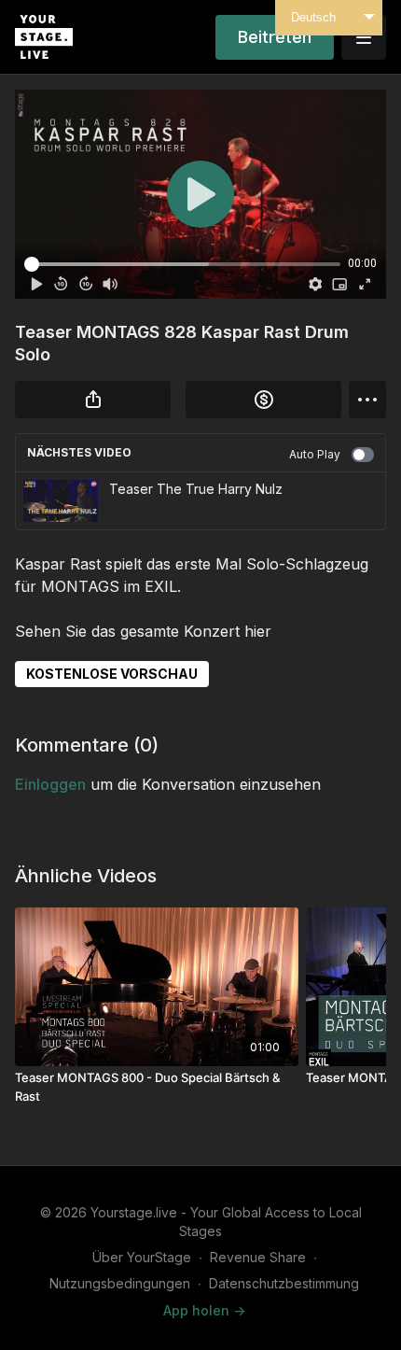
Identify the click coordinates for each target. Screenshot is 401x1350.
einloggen (50, 784)
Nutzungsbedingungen (119, 1283)
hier (257, 631)
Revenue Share (258, 1257)
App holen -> (204, 1310)
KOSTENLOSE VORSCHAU (112, 674)
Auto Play (314, 454)
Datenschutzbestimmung (284, 1283)
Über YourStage (141, 1257)
